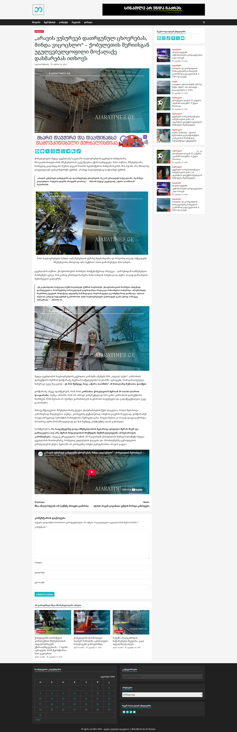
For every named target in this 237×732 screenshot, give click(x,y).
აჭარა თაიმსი (40, 657)
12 (63, 698)
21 (86, 704)
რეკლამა (76, 22)
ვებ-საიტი (40, 582)
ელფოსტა (40, 572)
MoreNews (137, 729)
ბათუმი (174, 81)
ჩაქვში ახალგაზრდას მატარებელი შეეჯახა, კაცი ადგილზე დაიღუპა (128, 641)
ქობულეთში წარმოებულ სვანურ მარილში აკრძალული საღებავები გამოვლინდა (91, 641)
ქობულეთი (39, 31)
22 (97, 704)
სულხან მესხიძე (42, 64)
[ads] (92, 140)
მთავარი (36, 22)
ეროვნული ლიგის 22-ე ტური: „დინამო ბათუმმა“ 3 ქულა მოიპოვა (163, 103)
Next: (121, 504)
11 (52, 698)
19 (63, 704)
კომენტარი (41, 527)
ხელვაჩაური (176, 49)
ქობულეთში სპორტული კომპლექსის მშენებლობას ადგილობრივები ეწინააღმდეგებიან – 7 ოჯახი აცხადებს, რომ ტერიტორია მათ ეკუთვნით (51, 645)
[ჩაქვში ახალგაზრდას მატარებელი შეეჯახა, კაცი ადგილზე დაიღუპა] (131, 622)
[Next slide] (200, 151)
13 (75, 698)
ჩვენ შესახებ (49, 22)
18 (52, 704)
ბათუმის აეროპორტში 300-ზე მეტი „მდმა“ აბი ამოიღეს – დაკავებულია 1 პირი (163, 87)
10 (40, 698)
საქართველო (177, 97)
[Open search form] (204, 22)
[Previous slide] (197, 151)
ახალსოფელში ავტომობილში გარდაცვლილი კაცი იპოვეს (163, 55)
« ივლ (37, 719)
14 (86, 698)
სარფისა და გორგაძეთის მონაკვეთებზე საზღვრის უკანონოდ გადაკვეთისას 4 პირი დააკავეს (163, 71)
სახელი (38, 562)
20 (75, 704)
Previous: (62, 504)
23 (109, 704)
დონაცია (88, 22)
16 (109, 698)
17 (40, 704)
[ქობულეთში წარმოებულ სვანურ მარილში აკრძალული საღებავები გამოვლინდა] (92, 622)
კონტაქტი (63, 22)
